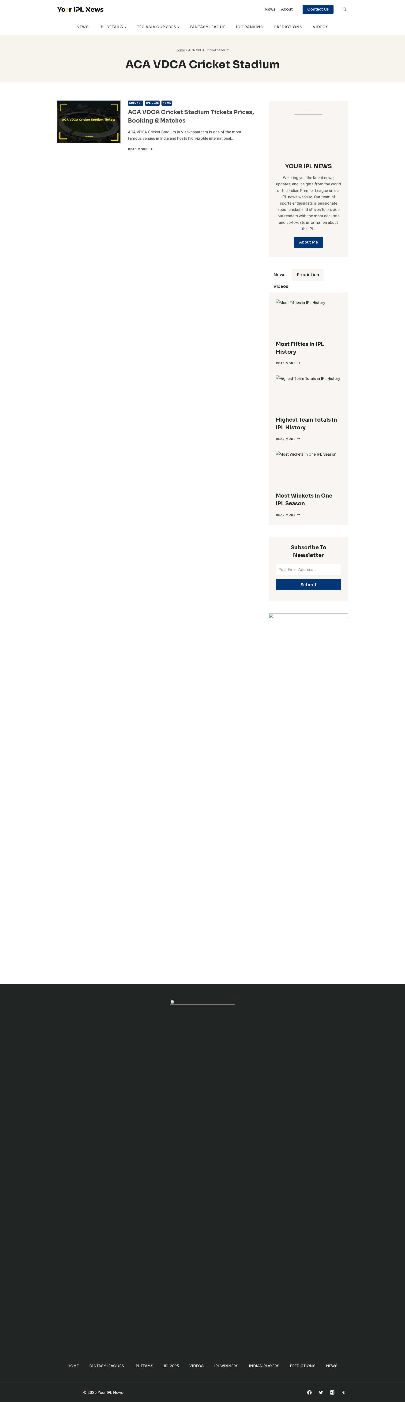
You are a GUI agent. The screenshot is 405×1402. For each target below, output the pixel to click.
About (287, 9)
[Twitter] (320, 1392)
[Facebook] (309, 1392)
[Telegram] (343, 1392)
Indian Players (264, 1366)
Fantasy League (207, 27)
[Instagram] (332, 1392)
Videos (321, 27)
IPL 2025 (152, 103)
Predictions (288, 27)
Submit (308, 584)
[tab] (279, 275)
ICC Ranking (250, 27)
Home (73, 1366)
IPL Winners (226, 1366)
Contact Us (318, 9)
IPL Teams (144, 1366)
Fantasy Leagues (106, 1366)
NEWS (82, 27)
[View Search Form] (344, 9)
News (270, 9)
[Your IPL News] (80, 9)
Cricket (135, 103)
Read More (140, 149)
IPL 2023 (171, 1366)
